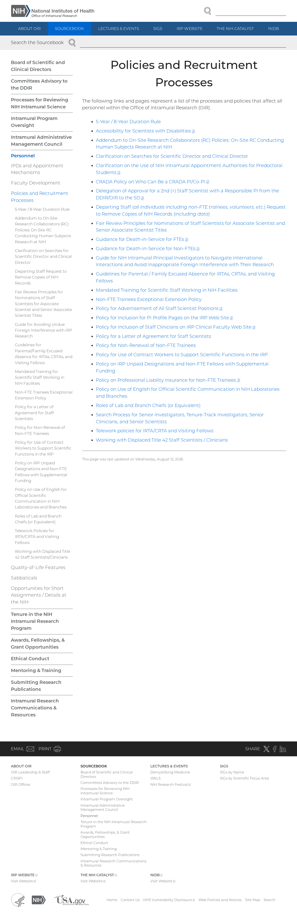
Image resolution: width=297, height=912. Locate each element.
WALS (155, 778)
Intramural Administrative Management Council (41, 140)
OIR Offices (20, 784)
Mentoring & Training (36, 670)
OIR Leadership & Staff (30, 772)
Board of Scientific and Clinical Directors (38, 66)
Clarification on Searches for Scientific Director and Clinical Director (172, 156)
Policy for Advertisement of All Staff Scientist (159, 308)
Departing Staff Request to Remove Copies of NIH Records (41, 277)
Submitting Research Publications (36, 685)
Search (269, 900)
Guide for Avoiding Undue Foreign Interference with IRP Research (43, 330)
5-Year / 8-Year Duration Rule (128, 121)
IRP (193, 31)
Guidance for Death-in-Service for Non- (147, 248)
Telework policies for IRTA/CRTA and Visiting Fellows (154, 430)
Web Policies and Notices (220, 900)
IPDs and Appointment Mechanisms (37, 169)
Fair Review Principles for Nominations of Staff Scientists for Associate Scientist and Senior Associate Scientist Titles (43, 304)
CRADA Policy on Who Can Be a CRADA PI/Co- (152, 181)
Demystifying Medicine (170, 772)
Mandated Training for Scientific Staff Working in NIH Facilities (167, 290)
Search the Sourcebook (37, 42)
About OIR (29, 28)
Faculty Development (35, 183)
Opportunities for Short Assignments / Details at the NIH (38, 595)
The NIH (239, 31)
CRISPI (17, 778)
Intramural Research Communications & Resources (35, 708)
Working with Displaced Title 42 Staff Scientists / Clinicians (162, 440)
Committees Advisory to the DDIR (39, 84)
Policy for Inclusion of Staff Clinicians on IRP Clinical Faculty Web (175, 327)
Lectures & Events (118, 28)
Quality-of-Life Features (38, 567)
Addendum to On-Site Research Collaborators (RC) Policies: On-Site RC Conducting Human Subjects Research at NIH (43, 230)
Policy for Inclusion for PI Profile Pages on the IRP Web (164, 317)
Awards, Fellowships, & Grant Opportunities (38, 643)
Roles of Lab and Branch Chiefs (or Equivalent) (148, 405)
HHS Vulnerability (169, 900)
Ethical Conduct (30, 658)
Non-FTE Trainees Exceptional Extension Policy (149, 299)
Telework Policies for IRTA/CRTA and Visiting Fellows (37, 536)
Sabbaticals (24, 578)
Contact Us (130, 900)
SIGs (157, 28)
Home (112, 900)
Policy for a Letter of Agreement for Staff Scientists (153, 336)
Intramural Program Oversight (34, 122)
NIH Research (170, 785)
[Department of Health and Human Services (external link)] (18, 899)
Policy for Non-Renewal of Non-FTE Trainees (146, 345)
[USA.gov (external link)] (71, 899)
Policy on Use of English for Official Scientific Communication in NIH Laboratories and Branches (41, 498)
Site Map (252, 900)
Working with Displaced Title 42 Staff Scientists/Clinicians (42, 554)
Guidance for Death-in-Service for (142, 239)
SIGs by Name (232, 772)
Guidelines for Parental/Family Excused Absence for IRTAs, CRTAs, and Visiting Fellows (43, 354)
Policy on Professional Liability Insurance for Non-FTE (168, 380)
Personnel (23, 155)
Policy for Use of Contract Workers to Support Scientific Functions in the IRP (182, 354)
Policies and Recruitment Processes (39, 197)
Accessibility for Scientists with (145, 131)
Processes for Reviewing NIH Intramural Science (39, 103)
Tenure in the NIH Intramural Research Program (35, 621)
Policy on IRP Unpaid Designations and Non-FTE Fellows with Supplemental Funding (41, 472)
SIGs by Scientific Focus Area (244, 778)
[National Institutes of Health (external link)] (39, 899)
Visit (23, 881)
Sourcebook (69, 28)
